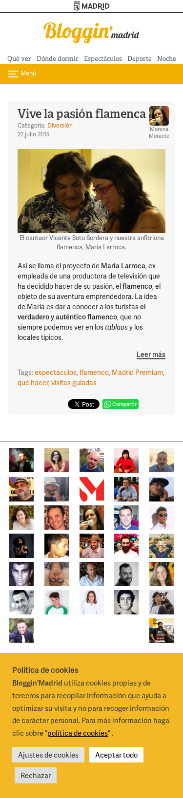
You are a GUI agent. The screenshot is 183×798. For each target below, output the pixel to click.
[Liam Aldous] (126, 516)
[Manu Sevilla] (161, 458)
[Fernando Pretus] (161, 488)
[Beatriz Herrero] (92, 601)
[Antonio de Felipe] (126, 544)
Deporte (139, 59)
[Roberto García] (21, 629)
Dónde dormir (58, 59)
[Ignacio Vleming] (21, 458)
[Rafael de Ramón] (161, 544)
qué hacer (33, 382)
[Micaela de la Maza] (161, 601)
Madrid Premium (137, 372)
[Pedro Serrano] (21, 601)
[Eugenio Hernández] (21, 488)
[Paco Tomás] (56, 572)
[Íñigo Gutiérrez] (126, 601)
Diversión (60, 125)
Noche (166, 59)
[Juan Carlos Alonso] (21, 572)
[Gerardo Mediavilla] (126, 488)
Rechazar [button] (35, 775)
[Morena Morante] (92, 516)
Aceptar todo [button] (116, 755)
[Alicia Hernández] (21, 516)
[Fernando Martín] (56, 516)
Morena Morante (159, 132)
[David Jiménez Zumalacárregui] (161, 629)
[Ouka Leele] (161, 572)
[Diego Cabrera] (92, 544)
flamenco (94, 372)
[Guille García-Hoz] (126, 572)
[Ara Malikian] (21, 544)
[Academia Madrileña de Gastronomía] (92, 488)
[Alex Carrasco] (56, 544)
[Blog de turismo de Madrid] (92, 31)
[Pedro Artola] (56, 601)
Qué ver (19, 59)
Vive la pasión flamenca (82, 113)
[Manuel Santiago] (56, 488)
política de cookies (77, 733)
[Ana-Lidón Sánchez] (126, 459)
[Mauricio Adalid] (92, 572)
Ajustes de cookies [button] (48, 755)
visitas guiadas (74, 382)
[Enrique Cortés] (161, 516)
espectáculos (56, 372)
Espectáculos (103, 59)
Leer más (151, 355)
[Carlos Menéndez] (92, 458)
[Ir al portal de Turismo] (91, 6)
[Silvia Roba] (56, 458)
